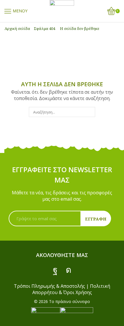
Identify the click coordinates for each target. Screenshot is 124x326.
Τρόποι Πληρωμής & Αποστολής (49, 286)
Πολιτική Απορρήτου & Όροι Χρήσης (71, 289)
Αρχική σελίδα (17, 28)
